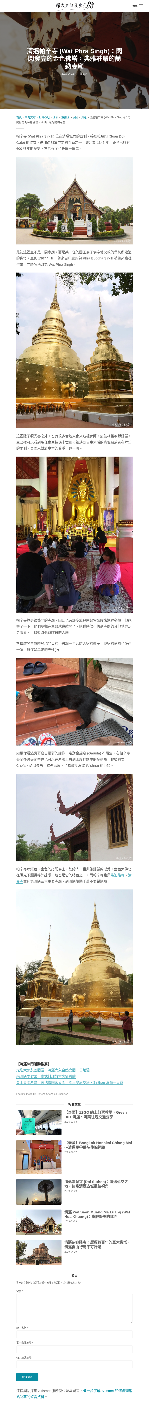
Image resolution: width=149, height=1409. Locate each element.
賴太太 (83, 73)
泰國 (75, 117)
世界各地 (44, 117)
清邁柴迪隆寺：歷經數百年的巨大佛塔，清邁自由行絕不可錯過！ (97, 1244)
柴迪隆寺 (118, 875)
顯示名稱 (22, 1327)
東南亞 (65, 117)
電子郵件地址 (24, 1342)
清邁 (84, 117)
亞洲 (55, 117)
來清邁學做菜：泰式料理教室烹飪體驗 (46, 1076)
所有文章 (30, 117)
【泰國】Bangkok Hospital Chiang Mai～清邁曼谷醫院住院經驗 (98, 1145)
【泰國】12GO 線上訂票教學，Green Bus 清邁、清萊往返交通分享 (95, 1114)
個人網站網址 (23, 1357)
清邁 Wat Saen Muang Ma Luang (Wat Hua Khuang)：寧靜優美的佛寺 (97, 1214)
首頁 (19, 117)
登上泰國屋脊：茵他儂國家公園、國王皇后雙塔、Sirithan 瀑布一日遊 (69, 1082)
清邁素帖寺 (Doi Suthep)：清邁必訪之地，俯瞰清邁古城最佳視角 (96, 1184)
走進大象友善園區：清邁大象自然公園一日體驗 (53, 1070)
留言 (19, 1291)
